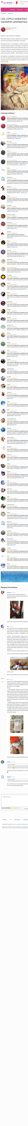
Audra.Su (9, 454)
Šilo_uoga (9, 141)
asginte (8, 359)
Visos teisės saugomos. (17, 824)
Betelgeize (9, 275)
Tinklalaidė (12, 9)
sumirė (8, 283)
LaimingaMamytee (11, 418)
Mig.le (8, 563)
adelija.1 (9, 309)
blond (8, 292)
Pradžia (5, 10)
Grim (8, 481)
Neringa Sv (9, 222)
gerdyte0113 (10, 325)
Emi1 (8, 409)
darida (8, 464)
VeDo (8, 496)
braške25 (9, 392)
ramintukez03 (10, 368)
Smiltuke (9, 428)
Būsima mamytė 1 (11, 214)
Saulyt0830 (9, 259)
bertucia (9, 250)
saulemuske (13, 28)
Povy (8, 350)
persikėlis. (9, 446)
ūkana (8, 241)
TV (10, 819)
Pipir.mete (9, 489)
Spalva (8, 512)
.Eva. (8, 556)
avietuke (9, 231)
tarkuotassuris (10, 504)
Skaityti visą (19, 121)
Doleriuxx (9, 186)
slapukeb (9, 205)
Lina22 (8, 384)
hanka (8, 132)
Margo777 (9, 521)
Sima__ (8, 196)
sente (8, 401)
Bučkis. (8, 471)
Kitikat (8, 342)
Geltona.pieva (10, 437)
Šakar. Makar (10, 538)
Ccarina (9, 548)
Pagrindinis (3, 13)
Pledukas (9, 531)
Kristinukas (9, 301)
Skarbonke (9, 177)
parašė (13, 764)
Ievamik (9, 317)
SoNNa (8, 333)
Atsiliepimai (10, 13)
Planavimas (20, 9)
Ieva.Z (8, 151)
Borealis (9, 376)
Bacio (8, 168)
